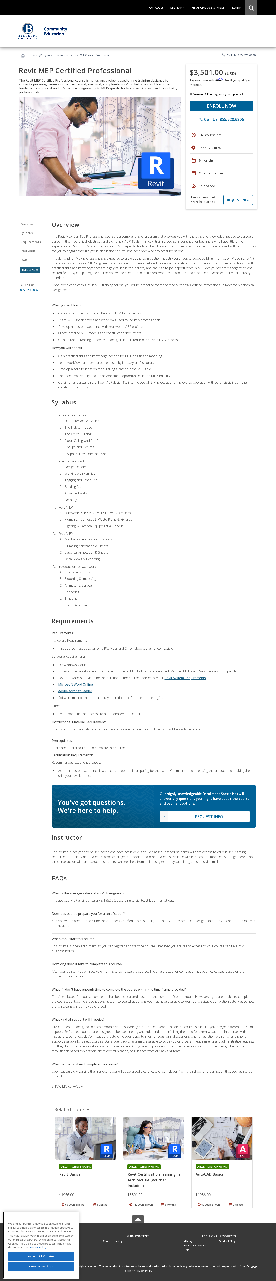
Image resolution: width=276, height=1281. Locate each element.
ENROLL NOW (221, 106)
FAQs (24, 260)
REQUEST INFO (238, 200)
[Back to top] (138, 1235)
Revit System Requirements (185, 678)
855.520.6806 (29, 290)
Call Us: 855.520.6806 (239, 55)
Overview (27, 224)
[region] (41, 1245)
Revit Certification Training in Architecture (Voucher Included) (153, 1180)
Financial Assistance (196, 1245)
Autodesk (62, 55)
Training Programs (41, 55)
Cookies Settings (41, 1266)
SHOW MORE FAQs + (67, 1086)
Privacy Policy (144, 1271)
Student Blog (227, 1241)
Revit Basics (69, 1174)
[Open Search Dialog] (251, 7)
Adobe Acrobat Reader (75, 691)
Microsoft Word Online (75, 684)
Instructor (28, 251)
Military (188, 1241)
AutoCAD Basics (210, 1174)
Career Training (112, 1241)
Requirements (31, 242)
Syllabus (27, 233)
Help (186, 1250)
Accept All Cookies (41, 1256)
